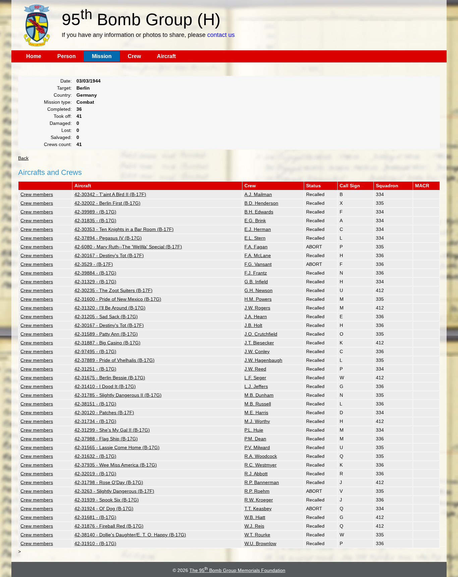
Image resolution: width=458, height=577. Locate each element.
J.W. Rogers (257, 307)
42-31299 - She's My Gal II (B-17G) (112, 430)
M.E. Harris (256, 412)
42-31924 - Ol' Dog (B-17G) (103, 508)
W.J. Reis (254, 526)
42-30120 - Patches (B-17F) (104, 412)
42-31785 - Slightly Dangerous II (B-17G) (118, 395)
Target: (64, 88)
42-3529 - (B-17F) (93, 264)
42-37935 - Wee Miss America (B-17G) (115, 465)
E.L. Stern (255, 238)
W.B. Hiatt (254, 517)
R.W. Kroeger (258, 499)
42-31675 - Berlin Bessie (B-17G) (109, 377)
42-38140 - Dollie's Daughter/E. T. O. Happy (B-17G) (130, 534)
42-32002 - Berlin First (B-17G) (107, 203)
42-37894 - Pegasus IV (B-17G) (108, 238)
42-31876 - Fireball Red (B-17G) (109, 526)
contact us (221, 35)
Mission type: (58, 102)
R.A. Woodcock (260, 456)
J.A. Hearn (255, 316)
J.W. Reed (255, 369)
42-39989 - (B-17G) (95, 211)
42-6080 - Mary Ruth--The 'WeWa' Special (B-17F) (128, 246)
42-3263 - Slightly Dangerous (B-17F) (114, 491)
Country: (63, 95)
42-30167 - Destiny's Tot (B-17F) (109, 255)
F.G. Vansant (258, 264)
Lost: (66, 130)
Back (23, 158)
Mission (102, 56)
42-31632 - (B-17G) (95, 456)
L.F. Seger (255, 377)
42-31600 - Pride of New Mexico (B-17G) (117, 299)
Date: (66, 81)
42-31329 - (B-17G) (95, 281)
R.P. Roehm (257, 491)
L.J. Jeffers (256, 386)
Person (66, 56)
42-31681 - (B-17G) (95, 517)
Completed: (59, 109)
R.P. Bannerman (261, 482)
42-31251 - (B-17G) (95, 369)
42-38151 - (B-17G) (95, 403)
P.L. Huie (253, 430)
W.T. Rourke (257, 534)
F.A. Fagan (256, 246)
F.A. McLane (257, 255)
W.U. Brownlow (260, 543)
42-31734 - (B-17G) (95, 421)
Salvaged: (61, 137)
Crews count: (58, 144)
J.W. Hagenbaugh (263, 360)
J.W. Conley (257, 351)
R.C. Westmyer (260, 465)
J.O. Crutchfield (260, 334)
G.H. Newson (258, 290)
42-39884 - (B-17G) (95, 273)
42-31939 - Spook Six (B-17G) (106, 499)
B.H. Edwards (258, 211)
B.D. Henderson (261, 203)
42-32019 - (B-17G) (95, 473)
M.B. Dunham (259, 395)
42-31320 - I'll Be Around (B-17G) (110, 307)
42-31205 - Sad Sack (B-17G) (106, 316)
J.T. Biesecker (259, 342)
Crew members (36, 194)
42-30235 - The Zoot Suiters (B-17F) (113, 290)
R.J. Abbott (256, 473)
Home (33, 56)
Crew (134, 56)
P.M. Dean (255, 438)
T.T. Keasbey (258, 508)
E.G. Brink (255, 220)
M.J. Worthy (257, 421)
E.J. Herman (257, 229)
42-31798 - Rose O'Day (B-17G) (108, 482)
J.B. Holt (253, 325)
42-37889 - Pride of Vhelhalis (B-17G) (114, 360)
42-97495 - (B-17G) (95, 351)
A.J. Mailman (258, 194)
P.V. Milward (257, 447)
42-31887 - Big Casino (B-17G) (107, 342)
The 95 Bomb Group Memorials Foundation (237, 570)
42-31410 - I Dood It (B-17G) (105, 386)
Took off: (63, 116)
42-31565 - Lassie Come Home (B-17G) (117, 447)
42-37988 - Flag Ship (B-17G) (106, 438)
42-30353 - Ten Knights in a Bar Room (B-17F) (124, 229)
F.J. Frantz (255, 273)
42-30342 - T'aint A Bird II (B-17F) (110, 194)
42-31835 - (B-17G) (95, 220)
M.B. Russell (257, 403)
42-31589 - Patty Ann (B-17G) (106, 334)
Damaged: (61, 123)
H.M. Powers (258, 299)
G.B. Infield (256, 281)
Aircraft (166, 56)
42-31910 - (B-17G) (95, 543)
